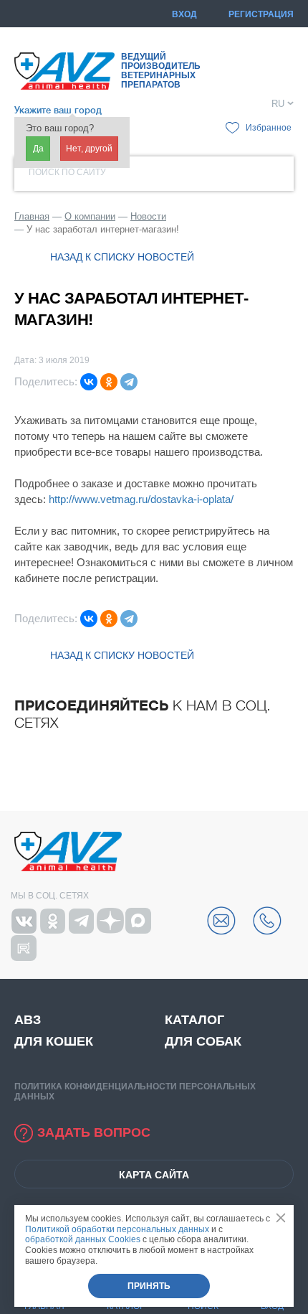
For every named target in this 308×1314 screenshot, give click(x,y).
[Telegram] (129, 381)
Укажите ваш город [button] (58, 110)
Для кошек (53, 1041)
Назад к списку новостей (122, 257)
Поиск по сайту (67, 172)
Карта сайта (154, 1175)
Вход (184, 14)
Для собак (203, 1041)
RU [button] (277, 104)
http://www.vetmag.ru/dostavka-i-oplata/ (141, 499)
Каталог (194, 1020)
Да (38, 149)
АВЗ (27, 1020)
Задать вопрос (93, 1132)
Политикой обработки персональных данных (117, 1229)
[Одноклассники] (108, 381)
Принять (148, 1286)
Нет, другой (89, 149)
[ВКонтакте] (88, 381)
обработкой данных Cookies (82, 1239)
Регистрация (261, 14)
